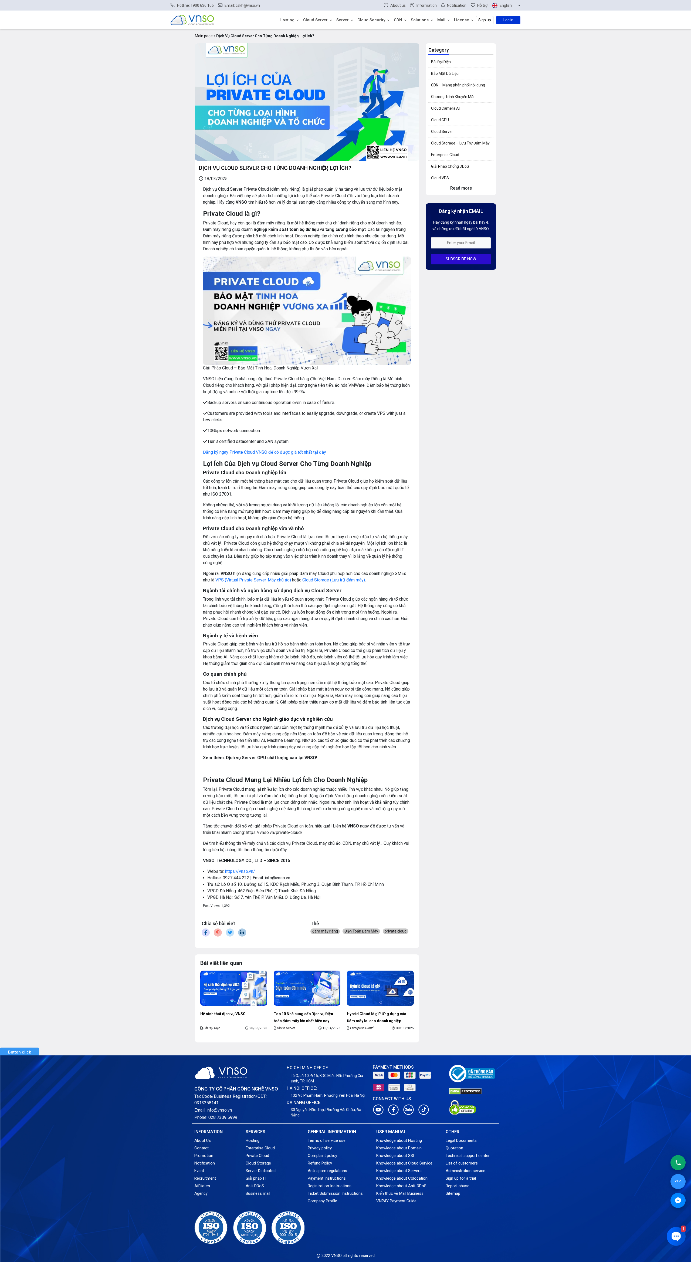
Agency (201, 1193)
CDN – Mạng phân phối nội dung (458, 85)
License (461, 20)
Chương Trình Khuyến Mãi (452, 97)
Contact (201, 1148)
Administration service (465, 1170)
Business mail (258, 1193)
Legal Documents (461, 1140)
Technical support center (468, 1155)
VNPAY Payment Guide (396, 1201)
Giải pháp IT (256, 1178)
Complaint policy (322, 1155)
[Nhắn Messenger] (678, 1200)
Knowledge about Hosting (399, 1140)
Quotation (454, 1148)
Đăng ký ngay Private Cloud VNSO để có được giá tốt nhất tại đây (264, 452)
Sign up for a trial (461, 1178)
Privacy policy (320, 1148)
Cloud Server (315, 20)
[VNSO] (192, 19)
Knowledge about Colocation (402, 1178)
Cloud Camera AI (445, 108)
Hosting (287, 20)
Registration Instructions (329, 1185)
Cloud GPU (440, 120)
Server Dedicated (261, 1170)
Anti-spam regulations (327, 1170)
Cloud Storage (258, 1163)
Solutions (420, 20)
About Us (202, 1140)
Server (342, 20)
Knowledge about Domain (399, 1148)
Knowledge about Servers (399, 1170)
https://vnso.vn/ (240, 871)
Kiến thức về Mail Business (400, 1193)
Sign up (484, 20)
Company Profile (322, 1201)
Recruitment (205, 1178)
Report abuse (457, 1185)
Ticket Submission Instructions (335, 1193)
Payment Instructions (327, 1178)
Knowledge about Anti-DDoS (401, 1185)
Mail (441, 20)
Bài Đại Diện (212, 1028)
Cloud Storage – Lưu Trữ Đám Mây (460, 143)
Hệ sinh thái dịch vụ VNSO (223, 1014)
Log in (508, 20)
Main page (204, 36)
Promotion (203, 1155)
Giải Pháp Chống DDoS (450, 166)
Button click (19, 1052)
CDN (398, 20)
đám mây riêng (325, 931)
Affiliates (202, 1185)
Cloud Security (371, 20)
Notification (204, 1163)
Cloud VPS (440, 178)
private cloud (396, 931)
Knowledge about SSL (395, 1155)
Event (199, 1170)
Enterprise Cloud (362, 1028)
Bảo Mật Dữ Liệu (445, 73)
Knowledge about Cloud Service (404, 1163)
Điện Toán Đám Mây (361, 931)
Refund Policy (320, 1163)
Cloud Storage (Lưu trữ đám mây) (333, 580)
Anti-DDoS (255, 1185)
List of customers (462, 1163)
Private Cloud (257, 1155)
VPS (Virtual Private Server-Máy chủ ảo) (253, 580)
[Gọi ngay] (678, 1162)
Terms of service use (327, 1140)
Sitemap (453, 1193)
